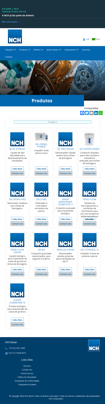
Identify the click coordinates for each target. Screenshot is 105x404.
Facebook (98, 34)
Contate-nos (17, 173)
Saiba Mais (17, 169)
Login (88, 39)
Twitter (93, 34)
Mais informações (11, 21)
